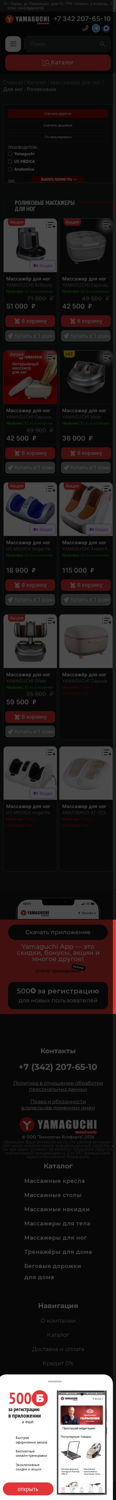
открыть (28, 1489)
